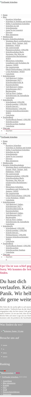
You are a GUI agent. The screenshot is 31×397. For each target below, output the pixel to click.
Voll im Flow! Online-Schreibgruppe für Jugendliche (17, 94)
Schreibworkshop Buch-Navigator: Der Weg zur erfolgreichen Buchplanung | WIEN (16, 55)
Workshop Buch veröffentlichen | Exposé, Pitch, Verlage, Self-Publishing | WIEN (18, 43)
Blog (4, 17)
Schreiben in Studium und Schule (18, 21)
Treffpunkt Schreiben (10, 377)
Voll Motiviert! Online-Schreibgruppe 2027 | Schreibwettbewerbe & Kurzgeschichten (14, 81)
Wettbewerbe (8, 37)
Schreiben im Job (12, 26)
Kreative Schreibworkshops (13, 39)
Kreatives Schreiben (13, 19)
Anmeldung (7, 381)
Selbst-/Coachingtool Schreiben (18, 24)
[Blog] (6, 373)
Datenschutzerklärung (11, 392)
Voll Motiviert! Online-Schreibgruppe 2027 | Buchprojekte (14, 89)
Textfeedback (8, 117)
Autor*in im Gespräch (14, 30)
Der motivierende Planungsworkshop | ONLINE (17, 49)
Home (5, 15)
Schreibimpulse (11, 28)
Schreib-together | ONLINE (16, 104)
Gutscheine (10, 74)
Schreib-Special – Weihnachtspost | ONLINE (16, 107)
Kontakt (6, 385)
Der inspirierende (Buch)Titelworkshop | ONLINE (18, 68)
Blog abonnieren (12, 34)
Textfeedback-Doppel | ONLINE (18, 119)
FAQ (4, 387)
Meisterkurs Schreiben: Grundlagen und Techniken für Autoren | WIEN (17, 63)
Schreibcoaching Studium (15, 124)
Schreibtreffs (8, 100)
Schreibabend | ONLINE (15, 102)
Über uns (6, 128)
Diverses (9, 32)
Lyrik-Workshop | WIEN (15, 71)
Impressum (7, 394)
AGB (5, 390)
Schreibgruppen (9, 76)
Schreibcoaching (12, 122)
